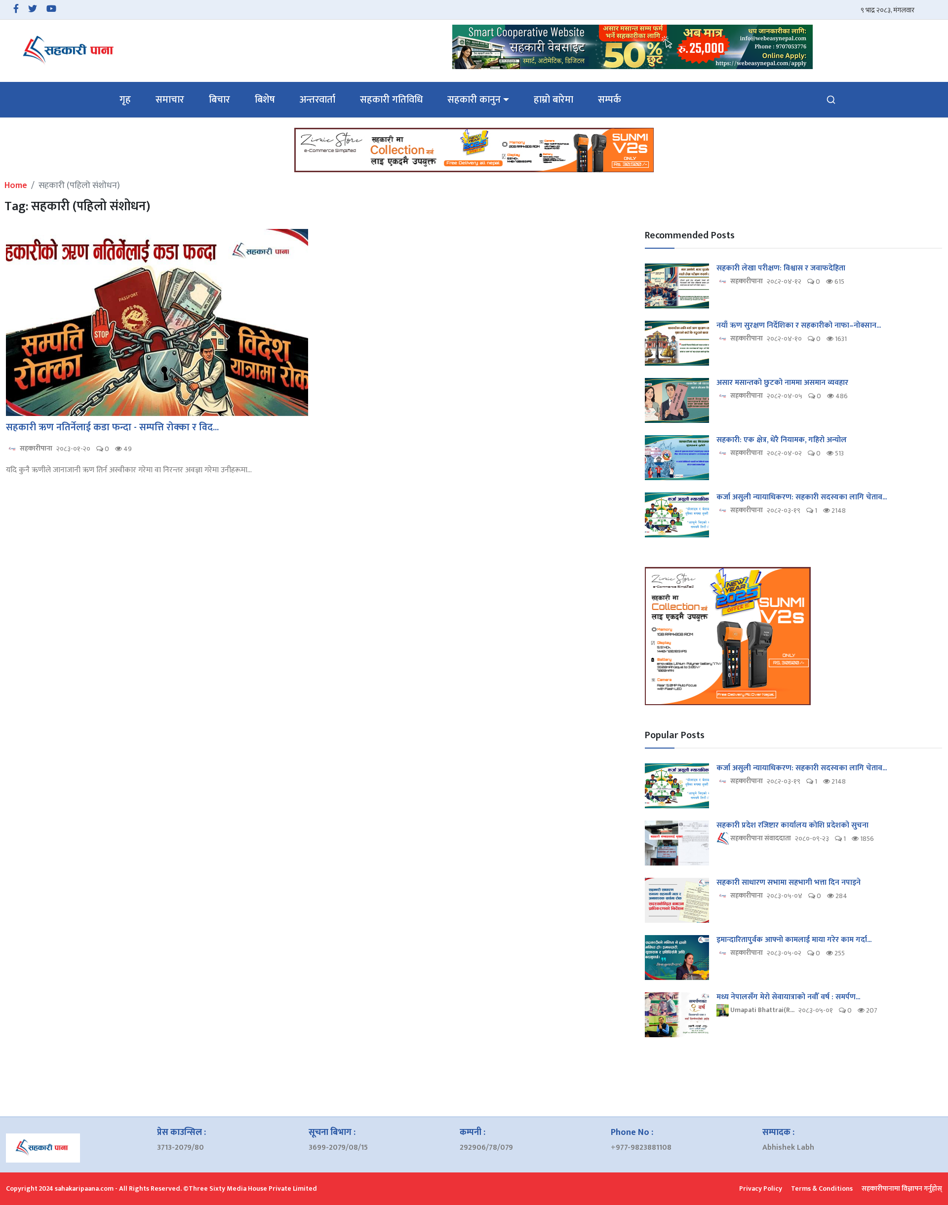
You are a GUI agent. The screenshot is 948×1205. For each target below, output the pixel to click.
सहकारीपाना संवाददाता (760, 838)
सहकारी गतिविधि (391, 99)
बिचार (219, 99)
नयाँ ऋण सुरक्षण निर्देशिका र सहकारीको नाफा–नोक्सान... (798, 326)
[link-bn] (632, 47)
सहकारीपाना (35, 448)
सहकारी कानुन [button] (474, 99)
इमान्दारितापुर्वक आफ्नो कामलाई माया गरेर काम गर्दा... (793, 940)
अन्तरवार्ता (317, 99)
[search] (831, 100)
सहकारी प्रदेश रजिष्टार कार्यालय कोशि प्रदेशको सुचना (792, 825)
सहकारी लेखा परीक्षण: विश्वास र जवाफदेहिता (780, 268)
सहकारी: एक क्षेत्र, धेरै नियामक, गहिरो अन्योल (781, 440)
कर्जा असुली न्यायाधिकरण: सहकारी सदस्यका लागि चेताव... (801, 497)
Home (15, 185)
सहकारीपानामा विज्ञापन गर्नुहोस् (902, 1188)
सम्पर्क (609, 99)
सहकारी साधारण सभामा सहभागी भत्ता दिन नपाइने (788, 883)
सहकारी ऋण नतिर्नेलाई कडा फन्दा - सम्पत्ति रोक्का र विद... (112, 427)
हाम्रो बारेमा (553, 99)
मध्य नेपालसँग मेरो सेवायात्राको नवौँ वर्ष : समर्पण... (788, 997)
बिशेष (265, 99)
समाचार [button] (170, 99)
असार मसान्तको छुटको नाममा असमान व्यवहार (782, 383)
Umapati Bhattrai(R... (761, 1010)
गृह (125, 99)
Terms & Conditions (822, 1188)
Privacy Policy (760, 1188)
